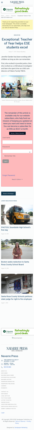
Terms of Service (20, 421)
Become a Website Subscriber (17, 133)
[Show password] (29, 152)
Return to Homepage (8, 193)
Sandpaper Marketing (21, 427)
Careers (3, 385)
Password (6, 147)
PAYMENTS (4, 388)
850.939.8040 (7, 367)
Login (2, 412)
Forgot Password (8, 175)
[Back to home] (17, 2)
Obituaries (4, 393)
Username (6, 137)
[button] (2, 2)
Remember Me (9, 156)
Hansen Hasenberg (21, 51)
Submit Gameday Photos (8, 408)
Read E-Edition (16, 179)
